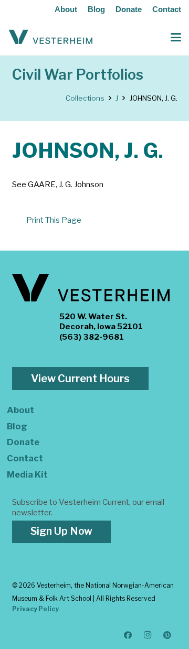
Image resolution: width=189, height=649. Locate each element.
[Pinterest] (167, 635)
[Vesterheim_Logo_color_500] (50, 37)
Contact (166, 9)
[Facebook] (128, 635)
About (66, 9)
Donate (129, 9)
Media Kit (27, 474)
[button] (175, 37)
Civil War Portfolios (77, 74)
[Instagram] (148, 635)
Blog (96, 9)
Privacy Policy (35, 609)
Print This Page (53, 220)
